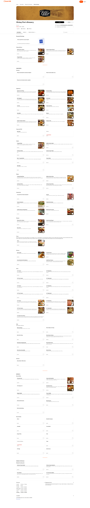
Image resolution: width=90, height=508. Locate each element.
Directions (18, 499)
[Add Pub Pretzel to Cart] (72, 102)
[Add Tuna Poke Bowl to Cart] (72, 256)
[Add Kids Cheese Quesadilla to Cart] (43, 354)
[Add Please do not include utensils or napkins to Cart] (43, 84)
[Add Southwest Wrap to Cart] (43, 188)
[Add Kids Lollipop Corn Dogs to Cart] (72, 331)
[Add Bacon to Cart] (43, 423)
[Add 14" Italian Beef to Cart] (72, 297)
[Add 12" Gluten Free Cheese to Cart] (43, 319)
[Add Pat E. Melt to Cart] (43, 232)
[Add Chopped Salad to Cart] (43, 61)
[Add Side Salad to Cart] (43, 169)
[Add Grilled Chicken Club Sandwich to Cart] (43, 213)
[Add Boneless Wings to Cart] (72, 95)
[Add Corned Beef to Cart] (72, 430)
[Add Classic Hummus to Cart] (72, 110)
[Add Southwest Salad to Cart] (43, 155)
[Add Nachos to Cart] (72, 117)
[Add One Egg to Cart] (43, 453)
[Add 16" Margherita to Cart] (72, 305)
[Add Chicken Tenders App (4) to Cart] (72, 53)
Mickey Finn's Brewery (28, 4)
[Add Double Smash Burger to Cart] (72, 224)
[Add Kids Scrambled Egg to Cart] (43, 412)
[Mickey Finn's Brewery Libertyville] (7, 1)
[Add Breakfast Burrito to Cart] (72, 390)
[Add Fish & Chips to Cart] (43, 256)
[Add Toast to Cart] (72, 445)
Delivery (69, 22)
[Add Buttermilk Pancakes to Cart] (43, 405)
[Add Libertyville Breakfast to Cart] (72, 382)
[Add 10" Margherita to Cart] (72, 275)
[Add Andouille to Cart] (43, 430)
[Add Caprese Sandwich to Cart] (43, 206)
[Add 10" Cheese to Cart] (43, 275)
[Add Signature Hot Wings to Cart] (43, 95)
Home (17, 4)
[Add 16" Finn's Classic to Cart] (43, 312)
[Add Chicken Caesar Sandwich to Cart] (72, 469)
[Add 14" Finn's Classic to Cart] (43, 297)
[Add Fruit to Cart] (72, 438)
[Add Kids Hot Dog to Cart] (72, 354)
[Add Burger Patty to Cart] (43, 438)
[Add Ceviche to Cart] (43, 110)
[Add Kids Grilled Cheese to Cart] (72, 346)
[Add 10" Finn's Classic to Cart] (43, 282)
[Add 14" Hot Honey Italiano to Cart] (72, 476)
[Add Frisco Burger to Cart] (43, 476)
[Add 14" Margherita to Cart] (72, 290)
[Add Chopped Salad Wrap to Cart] (43, 180)
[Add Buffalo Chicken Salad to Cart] (72, 147)
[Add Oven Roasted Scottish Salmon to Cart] (43, 264)
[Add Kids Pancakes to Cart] (72, 405)
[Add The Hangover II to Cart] (43, 390)
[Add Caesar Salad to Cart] (72, 162)
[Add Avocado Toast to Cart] (43, 382)
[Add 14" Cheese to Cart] (43, 290)
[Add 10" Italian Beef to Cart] (72, 282)
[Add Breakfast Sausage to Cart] (72, 423)
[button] (19, 32)
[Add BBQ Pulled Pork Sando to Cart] (72, 213)
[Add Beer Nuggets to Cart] (43, 102)
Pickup (60, 22)
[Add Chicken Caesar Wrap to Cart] (72, 188)
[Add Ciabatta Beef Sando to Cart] (72, 206)
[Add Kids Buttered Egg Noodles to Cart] (43, 346)
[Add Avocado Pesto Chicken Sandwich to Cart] (43, 198)
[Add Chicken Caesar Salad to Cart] (72, 155)
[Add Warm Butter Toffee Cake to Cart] (43, 365)
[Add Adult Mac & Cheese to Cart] (72, 264)
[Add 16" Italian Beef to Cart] (72, 312)
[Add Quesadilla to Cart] (43, 117)
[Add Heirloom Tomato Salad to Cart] (43, 469)
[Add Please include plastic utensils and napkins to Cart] (43, 76)
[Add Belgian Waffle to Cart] (43, 397)
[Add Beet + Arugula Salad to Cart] (43, 162)
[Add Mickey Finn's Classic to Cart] (43, 53)
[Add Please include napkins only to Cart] (72, 76)
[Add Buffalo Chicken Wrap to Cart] (72, 180)
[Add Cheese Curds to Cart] (72, 124)
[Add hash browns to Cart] (72, 453)
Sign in (85, 1)
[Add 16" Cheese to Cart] (43, 305)
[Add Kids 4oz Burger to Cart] (43, 331)
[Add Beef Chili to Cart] (43, 135)
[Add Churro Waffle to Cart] (72, 397)
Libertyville (21, 4)
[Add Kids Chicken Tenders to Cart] (72, 339)
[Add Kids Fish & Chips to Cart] (43, 339)
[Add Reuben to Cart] (72, 198)
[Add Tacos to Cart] (43, 245)
